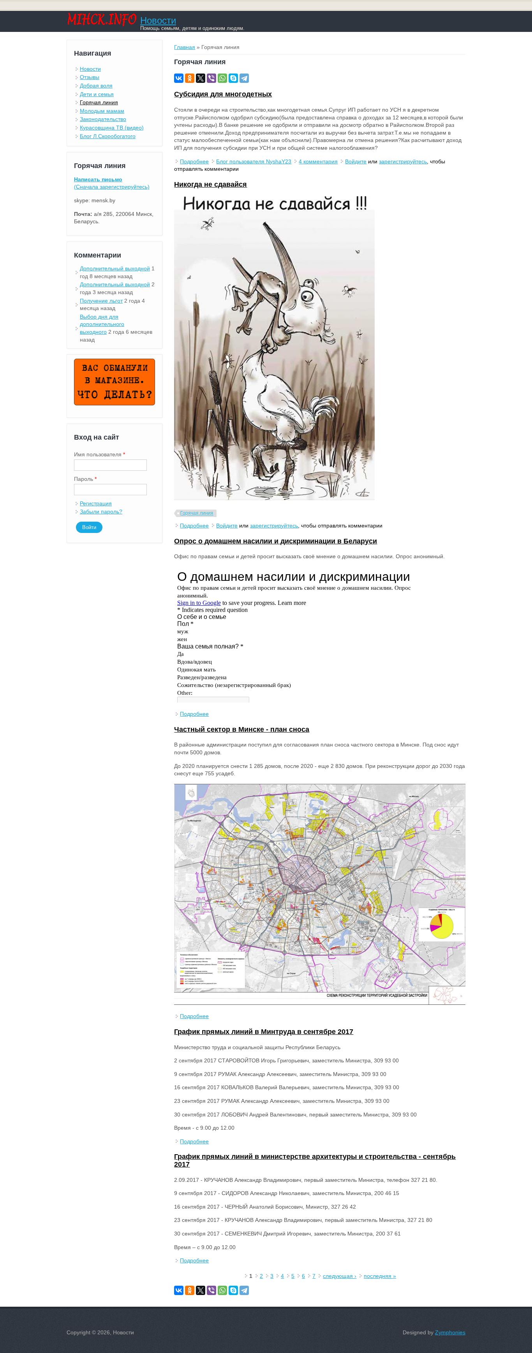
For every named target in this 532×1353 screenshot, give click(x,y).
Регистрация (96, 503)
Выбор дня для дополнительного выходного (102, 324)
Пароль (85, 479)
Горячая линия (196, 513)
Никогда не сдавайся (210, 184)
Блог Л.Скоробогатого (108, 136)
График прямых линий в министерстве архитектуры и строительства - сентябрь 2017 (315, 1160)
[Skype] (233, 78)
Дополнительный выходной (115, 268)
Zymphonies (450, 1332)
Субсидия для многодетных (223, 94)
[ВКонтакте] (178, 78)
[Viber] (211, 78)
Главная (184, 47)
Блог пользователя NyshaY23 (253, 161)
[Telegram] (244, 78)
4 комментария (318, 161)
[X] (200, 78)
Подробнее (194, 161)
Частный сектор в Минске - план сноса (241, 729)
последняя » (380, 1276)
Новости (158, 21)
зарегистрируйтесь (403, 161)
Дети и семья (97, 94)
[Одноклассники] (189, 78)
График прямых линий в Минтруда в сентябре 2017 (263, 1032)
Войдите (355, 161)
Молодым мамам (102, 111)
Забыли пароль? (101, 511)
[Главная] (101, 24)
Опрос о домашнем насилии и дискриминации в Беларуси (275, 541)
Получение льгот (101, 301)
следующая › (339, 1276)
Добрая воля (96, 85)
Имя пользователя (99, 454)
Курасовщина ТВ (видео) (112, 127)
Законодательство (103, 119)
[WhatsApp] (222, 78)
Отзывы (89, 77)
